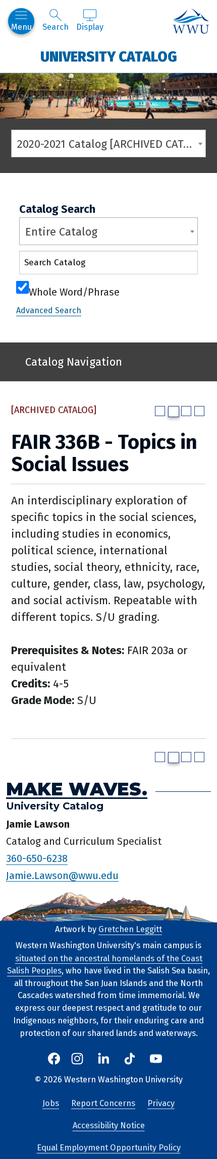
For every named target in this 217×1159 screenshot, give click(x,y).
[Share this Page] (173, 411)
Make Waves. (76, 788)
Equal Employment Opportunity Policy (109, 1147)
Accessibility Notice (109, 1125)
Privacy (161, 1103)
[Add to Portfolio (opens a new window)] (160, 411)
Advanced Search (48, 310)
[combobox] (108, 143)
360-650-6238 (37, 858)
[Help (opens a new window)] (199, 411)
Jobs (50, 1103)
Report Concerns (103, 1103)
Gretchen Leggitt (130, 929)
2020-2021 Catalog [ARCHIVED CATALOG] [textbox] (111, 144)
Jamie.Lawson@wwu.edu (62, 875)
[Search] (181, 264)
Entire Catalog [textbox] (61, 232)
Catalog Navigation (73, 362)
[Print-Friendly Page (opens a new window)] (186, 411)
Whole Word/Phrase (74, 291)
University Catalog (108, 56)
